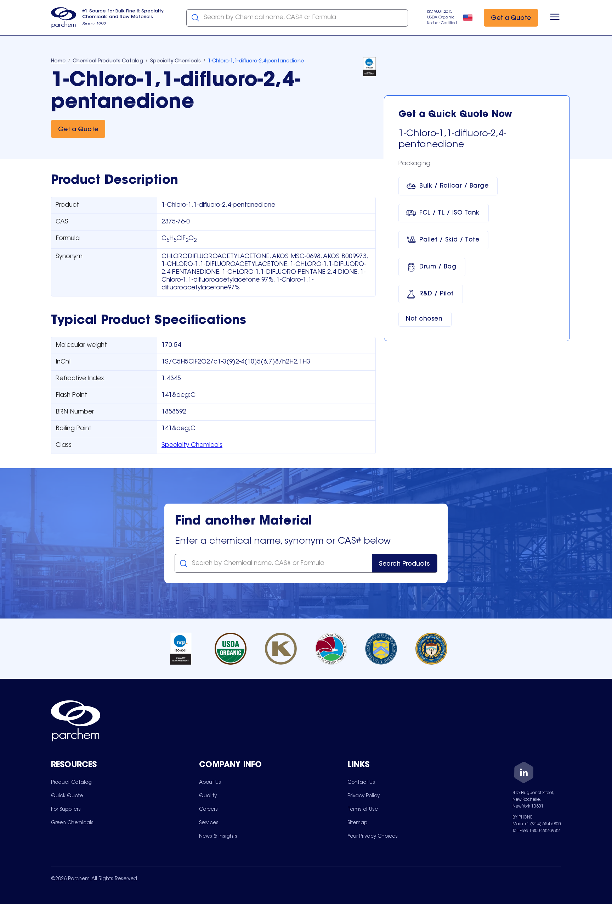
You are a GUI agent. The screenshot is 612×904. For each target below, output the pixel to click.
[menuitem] (71, 782)
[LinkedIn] (523, 773)
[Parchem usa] (63, 17)
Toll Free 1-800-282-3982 (536, 831)
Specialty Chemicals (192, 445)
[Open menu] (555, 18)
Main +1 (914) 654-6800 (536, 824)
